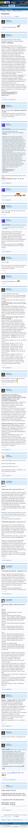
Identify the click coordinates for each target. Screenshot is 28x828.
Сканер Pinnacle (7, 9)
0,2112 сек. (8, 826)
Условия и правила (24, 825)
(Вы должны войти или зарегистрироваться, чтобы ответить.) (15, 814)
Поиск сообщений (5, 7)
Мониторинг (20, 7)
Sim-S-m (8, 99)
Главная (4, 5)
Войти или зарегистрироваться (20, 1)
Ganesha (3, 449)
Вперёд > (17, 16)
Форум (11, 5)
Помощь (25, 823)
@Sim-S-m (3, 210)
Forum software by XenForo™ (5, 825)
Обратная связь (17, 823)
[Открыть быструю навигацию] (26, 10)
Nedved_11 (4, 251)
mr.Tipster (4, 779)
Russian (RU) (4, 823)
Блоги (18, 5)
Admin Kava (4, 99)
